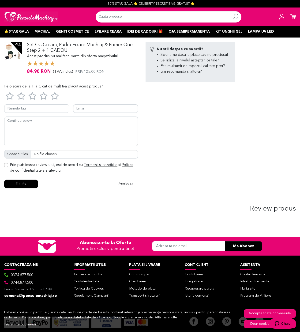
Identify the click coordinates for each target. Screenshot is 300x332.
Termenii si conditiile (100, 165)
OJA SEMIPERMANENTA (189, 32)
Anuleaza (126, 183)
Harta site (247, 288)
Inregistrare (194, 281)
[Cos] (293, 17)
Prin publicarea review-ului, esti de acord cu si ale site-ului (71, 168)
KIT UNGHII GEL (228, 32)
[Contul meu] (282, 17)
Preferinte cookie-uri (20, 324)
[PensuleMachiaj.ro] (31, 17)
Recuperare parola (199, 288)
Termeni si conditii (88, 274)
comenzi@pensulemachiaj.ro (30, 296)
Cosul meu (137, 281)
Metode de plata (142, 288)
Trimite (21, 183)
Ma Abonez (243, 246)
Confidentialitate (87, 281)
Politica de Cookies (89, 288)
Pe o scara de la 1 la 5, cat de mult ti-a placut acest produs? (53, 86)
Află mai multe (166, 317)
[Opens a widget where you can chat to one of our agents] (282, 324)
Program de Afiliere (255, 296)
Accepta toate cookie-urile (270, 313)
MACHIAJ (42, 32)
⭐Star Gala (16, 32)
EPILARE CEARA (108, 32)
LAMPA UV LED (261, 32)
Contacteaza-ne (253, 274)
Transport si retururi (144, 296)
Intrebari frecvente (255, 281)
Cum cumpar (139, 274)
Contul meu (194, 274)
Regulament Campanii (91, 296)
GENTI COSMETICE (72, 32)
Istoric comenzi (197, 296)
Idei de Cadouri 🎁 (145, 32)
